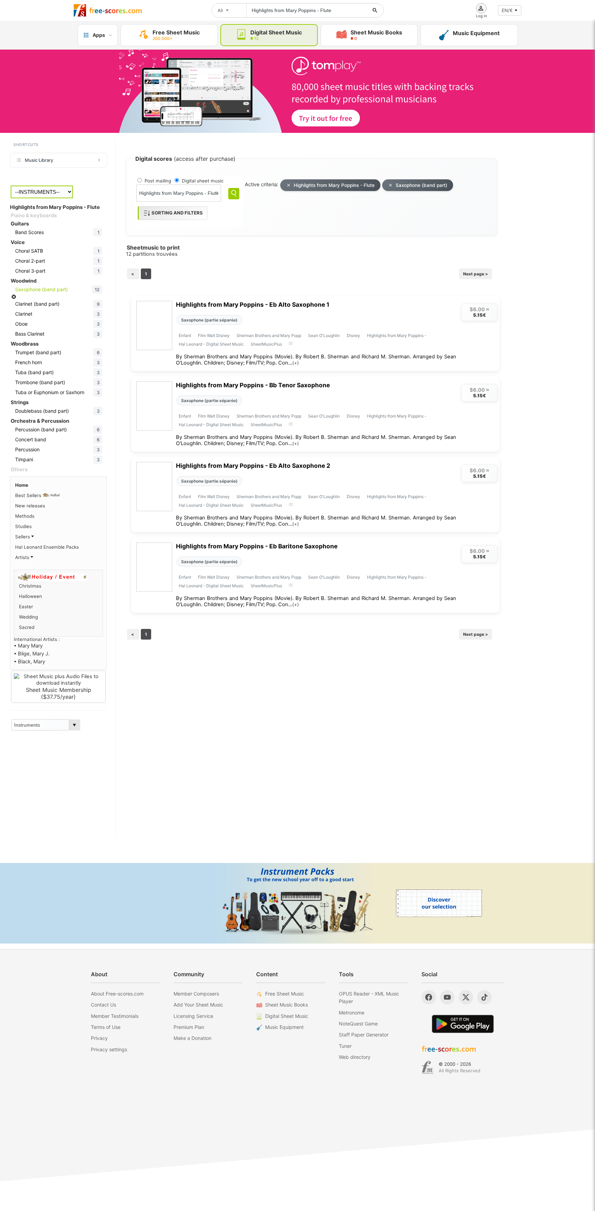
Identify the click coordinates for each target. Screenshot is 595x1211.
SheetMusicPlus (266, 344)
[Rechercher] (375, 10)
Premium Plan (189, 1027)
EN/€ (507, 10)
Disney (353, 335)
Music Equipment (284, 1027)
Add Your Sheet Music (198, 1005)
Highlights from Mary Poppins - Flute (334, 185)
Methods (24, 516)
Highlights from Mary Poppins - (397, 335)
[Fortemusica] (427, 1067)
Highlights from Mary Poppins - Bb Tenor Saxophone (253, 385)
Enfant (185, 335)
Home (21, 485)
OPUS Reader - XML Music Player (369, 997)
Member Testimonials (114, 1016)
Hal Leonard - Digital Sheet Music (211, 344)
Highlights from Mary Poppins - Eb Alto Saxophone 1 (252, 304)
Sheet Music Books (286, 1005)
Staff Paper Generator (363, 1035)
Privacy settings (109, 1049)
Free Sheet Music (284, 994)
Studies (23, 526)
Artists (23, 557)
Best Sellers (29, 495)
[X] (466, 997)
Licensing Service (193, 1016)
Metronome (351, 1012)
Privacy (99, 1038)
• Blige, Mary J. (32, 654)
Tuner (345, 1046)
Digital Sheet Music (286, 1016)
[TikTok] (484, 997)
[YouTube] (447, 997)
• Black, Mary (29, 662)
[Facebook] (428, 997)
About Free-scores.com (117, 994)
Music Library (39, 160)
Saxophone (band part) (421, 185)
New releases (30, 505)
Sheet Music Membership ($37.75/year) (58, 693)
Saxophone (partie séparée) (209, 320)
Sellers (23, 536)
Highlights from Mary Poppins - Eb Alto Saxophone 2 (253, 465)
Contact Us (103, 1005)
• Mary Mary (28, 646)
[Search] (233, 193)
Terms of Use (106, 1027)
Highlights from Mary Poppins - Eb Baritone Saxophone (256, 546)
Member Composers (196, 994)
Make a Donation (192, 1038)
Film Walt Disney (214, 335)
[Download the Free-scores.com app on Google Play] (463, 1024)
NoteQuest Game (358, 1023)
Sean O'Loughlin (324, 335)
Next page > (475, 273)
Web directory (354, 1057)
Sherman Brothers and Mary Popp (269, 335)
